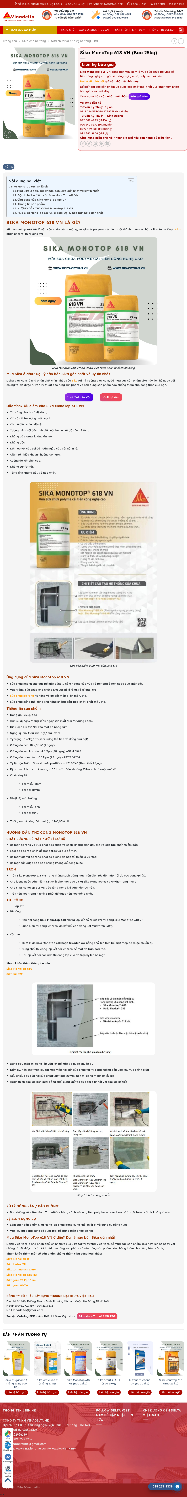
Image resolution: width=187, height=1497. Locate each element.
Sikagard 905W (17, 1285)
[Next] (184, 1371)
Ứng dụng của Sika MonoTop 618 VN (41, 199)
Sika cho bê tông (34, 41)
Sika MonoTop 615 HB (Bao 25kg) (78, 1381)
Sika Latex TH (16, 1264)
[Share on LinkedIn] (108, 144)
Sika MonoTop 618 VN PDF (97, 1316)
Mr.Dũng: (109, 14)
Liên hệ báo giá (98, 64)
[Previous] (3, 1371)
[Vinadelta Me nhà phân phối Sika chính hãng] (19, 17)
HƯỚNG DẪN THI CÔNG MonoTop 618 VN (45, 208)
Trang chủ (66, 29)
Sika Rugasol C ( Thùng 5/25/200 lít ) (16, 1383)
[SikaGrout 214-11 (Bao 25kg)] (109, 1358)
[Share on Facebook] (83, 144)
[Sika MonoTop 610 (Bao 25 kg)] (170, 1358)
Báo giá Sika (88, 29)
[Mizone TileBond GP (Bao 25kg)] (139, 1358)
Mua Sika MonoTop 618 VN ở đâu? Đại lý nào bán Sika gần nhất (60, 213)
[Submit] (180, 30)
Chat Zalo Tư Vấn (79, 397)
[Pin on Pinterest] (101, 144)
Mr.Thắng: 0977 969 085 (168, 14)
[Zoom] (7, 134)
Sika (178, 229)
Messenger (8, 1461)
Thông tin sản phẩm (31, 204)
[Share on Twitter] (89, 144)
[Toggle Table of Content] (129, 181)
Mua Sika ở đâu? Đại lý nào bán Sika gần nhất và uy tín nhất (58, 191)
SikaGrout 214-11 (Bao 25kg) (109, 1381)
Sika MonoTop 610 (19, 968)
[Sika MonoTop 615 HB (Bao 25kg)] (78, 1358)
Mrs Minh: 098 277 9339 (68, 14)
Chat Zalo (8, 1450)
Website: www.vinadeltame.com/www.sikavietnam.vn (40, 1448)
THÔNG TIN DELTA (161, 29)
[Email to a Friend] (95, 144)
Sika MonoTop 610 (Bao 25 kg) (170, 1381)
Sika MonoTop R (17, 1259)
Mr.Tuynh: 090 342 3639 (168, 17)
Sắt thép (121, 29)
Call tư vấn (111, 397)
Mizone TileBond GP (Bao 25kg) (139, 1381)
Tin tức (137, 29)
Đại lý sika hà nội (92, 81)
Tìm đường (8, 1438)
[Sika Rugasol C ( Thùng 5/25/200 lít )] (16, 1358)
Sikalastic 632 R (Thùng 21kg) (47, 1381)
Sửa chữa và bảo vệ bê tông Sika (74, 41)
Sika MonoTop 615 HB (21, 1274)
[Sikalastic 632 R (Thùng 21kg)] (47, 1358)
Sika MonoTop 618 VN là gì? (29, 186)
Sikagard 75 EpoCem (21, 1280)
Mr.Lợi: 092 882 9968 (115, 17)
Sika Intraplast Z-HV (21, 1269)
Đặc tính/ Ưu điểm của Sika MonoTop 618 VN (48, 195)
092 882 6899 (123, 14)
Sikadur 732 (14, 974)
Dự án (105, 29)
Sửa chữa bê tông (22, 695)
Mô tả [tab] (9, 166)
